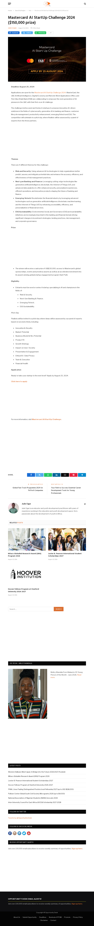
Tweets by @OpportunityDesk (20, 818)
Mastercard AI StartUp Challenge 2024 (50, 93)
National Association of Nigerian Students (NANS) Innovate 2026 (33, 798)
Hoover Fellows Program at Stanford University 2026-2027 (23, 590)
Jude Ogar (12, 28)
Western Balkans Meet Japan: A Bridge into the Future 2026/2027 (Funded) (36, 772)
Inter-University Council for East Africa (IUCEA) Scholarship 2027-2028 (34, 802)
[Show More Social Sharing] (51, 32)
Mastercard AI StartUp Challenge (46, 419)
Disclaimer (44, 920)
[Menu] (9, 3)
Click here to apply (19, 381)
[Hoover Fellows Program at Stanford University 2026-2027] (27, 575)
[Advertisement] (47, 141)
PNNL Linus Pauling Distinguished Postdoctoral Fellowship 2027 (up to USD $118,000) (41, 789)
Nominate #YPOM (55, 917)
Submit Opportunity (30, 917)
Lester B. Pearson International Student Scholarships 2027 (65, 555)
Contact (53, 920)
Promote (67, 917)
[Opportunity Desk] (47, 3)
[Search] (85, 3)
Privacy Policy (78, 917)
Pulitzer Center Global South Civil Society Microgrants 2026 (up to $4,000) (36, 794)
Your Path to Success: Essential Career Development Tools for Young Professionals (66, 490)
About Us (17, 917)
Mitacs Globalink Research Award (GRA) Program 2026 (24, 555)
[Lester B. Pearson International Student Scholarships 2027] (67, 539)
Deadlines (42, 917)
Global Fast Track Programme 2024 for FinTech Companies (28, 489)
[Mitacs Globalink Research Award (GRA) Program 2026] (27, 539)
